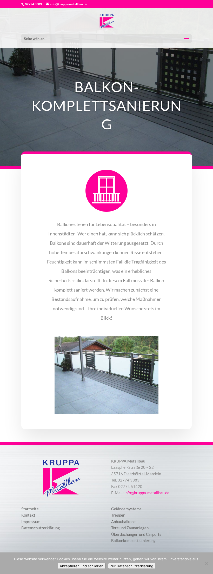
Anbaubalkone (123, 521)
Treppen (118, 515)
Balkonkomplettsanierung (133, 540)
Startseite (30, 508)
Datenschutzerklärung (40, 527)
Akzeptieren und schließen (81, 566)
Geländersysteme (126, 508)
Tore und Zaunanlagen (130, 527)
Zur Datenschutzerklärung (131, 566)
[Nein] (206, 563)
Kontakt (28, 515)
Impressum (30, 521)
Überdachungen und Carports (136, 534)
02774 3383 (33, 4)
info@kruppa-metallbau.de (146, 492)
